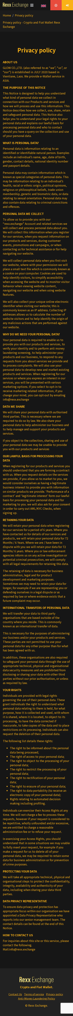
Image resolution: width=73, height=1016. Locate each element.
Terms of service (34, 994)
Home (7, 15)
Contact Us (15, 994)
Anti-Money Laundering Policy (36, 998)
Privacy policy (54, 994)
